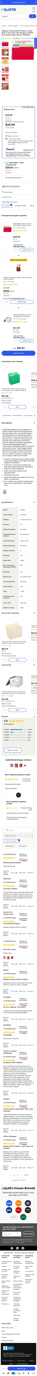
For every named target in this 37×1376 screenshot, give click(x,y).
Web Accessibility (7, 1340)
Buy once (10, 109)
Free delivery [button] (7, 402)
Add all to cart (18, 353)
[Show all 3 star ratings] (18, 734)
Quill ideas (16, 1315)
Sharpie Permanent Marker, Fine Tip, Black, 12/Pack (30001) (17, 278)
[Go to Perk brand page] (9, 1210)
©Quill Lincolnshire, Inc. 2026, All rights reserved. (16, 1354)
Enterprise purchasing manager (17, 1299)
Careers (4, 1337)
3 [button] (17, 1175)
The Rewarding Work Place (11, 1334)
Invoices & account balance (5, 1276)
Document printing (17, 1293)
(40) (29, 735)
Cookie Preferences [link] (22, 1363)
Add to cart (21, 1369)
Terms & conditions (8, 1360)
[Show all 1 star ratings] (18, 740)
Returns (4, 1266)
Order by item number (29, 1275)
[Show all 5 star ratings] (18, 729)
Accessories (28, 415)
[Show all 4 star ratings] (18, 732)
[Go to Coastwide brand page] (18, 1203)
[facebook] (22, 1248)
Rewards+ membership (17, 1262)
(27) (29, 737)
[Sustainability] (5, 492)
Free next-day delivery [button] (10, 655)
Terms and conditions (18, 1239)
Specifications (17, 415)
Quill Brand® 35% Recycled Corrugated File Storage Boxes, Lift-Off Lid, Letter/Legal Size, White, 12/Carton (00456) (22, 315)
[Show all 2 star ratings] (18, 737)
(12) (29, 740)
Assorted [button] (7, 206)
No (22, 872)
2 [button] (14, 1175)
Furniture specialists (16, 1304)
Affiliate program (16, 1319)
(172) (30, 732)
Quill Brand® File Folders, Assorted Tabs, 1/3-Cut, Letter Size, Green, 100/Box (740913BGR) (14, 389)
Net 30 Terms (18, 1281)
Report (31, 872)
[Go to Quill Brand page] (9, 1203)
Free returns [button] (8, 192)
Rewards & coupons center (28, 1281)
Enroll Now (9, 128)
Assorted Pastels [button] (20, 205)
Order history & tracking (7, 1262)
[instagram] (11, 1248)
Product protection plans (17, 1310)
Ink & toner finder (29, 1267)
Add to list (7, 197)
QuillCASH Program (16, 1272)
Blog (3, 1331)
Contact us (5, 1304)
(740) (30, 729)
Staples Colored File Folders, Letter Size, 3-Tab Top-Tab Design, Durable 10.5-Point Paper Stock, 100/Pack (23, 224)
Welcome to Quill (7, 1327)
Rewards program (16, 1267)
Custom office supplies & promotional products (18, 1286)
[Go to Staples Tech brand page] (28, 1210)
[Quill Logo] (10, 9)
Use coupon (28, 1234)
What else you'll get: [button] (13, 178)
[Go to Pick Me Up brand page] (28, 1203)
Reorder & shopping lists (29, 1262)
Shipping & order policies (6, 1286)
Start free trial (28, 150)
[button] (36, 2)
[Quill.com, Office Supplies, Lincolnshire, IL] (8, 1348)
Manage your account (6, 1270)
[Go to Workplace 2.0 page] (23, 1217)
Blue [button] (32, 205)
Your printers (29, 1271)
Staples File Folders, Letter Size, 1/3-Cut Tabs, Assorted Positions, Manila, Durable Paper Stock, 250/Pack (14, 642)
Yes (14, 872)
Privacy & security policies (5, 1299)
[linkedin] (17, 1248)
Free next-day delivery (12, 186)
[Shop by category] (2, 9)
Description (7, 415)
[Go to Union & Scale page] (14, 1217)
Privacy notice (21, 1360)
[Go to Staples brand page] (18, 1210)
